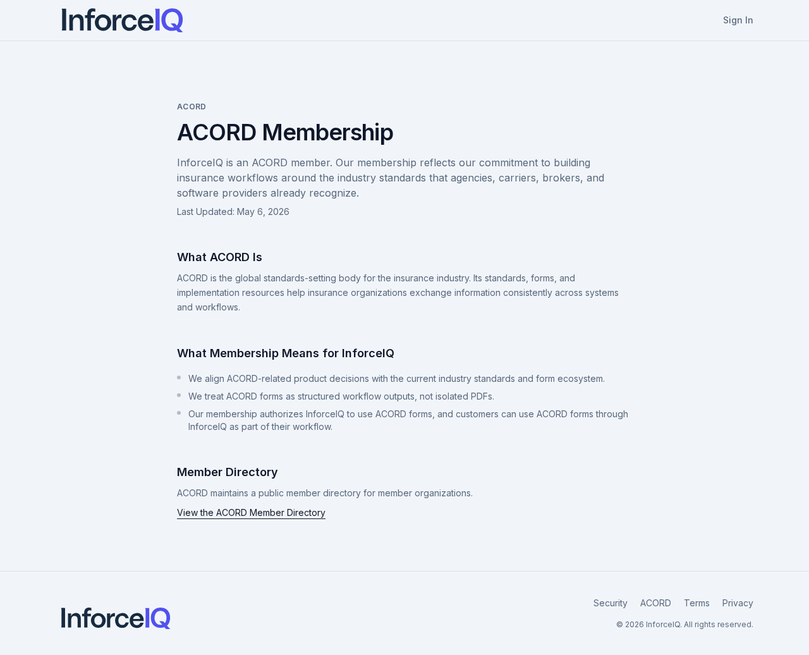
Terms (697, 602)
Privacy (737, 602)
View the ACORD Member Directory (251, 512)
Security (610, 602)
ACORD (655, 602)
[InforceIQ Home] (122, 20)
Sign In (738, 20)
